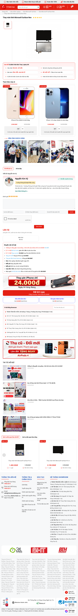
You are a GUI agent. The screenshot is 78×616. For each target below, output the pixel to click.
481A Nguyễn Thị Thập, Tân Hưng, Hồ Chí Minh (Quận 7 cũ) (22, 324)
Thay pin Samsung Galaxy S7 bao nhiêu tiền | (53, 563)
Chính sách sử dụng (28, 501)
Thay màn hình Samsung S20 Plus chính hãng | (53, 584)
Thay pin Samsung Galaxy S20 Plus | (23, 576)
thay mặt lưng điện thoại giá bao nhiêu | (69, 582)
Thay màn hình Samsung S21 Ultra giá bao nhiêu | (53, 570)
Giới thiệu (24, 485)
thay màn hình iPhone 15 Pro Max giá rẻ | (38, 567)
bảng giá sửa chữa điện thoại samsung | (69, 587)
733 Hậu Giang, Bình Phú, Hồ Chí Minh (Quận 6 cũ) (20, 320)
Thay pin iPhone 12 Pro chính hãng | (6, 580)
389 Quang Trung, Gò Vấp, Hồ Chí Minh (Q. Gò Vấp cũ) (21, 336)
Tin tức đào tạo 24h (43, 504)
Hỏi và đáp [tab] (19, 168)
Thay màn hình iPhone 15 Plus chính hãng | (23, 563)
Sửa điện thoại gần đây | (69, 559)
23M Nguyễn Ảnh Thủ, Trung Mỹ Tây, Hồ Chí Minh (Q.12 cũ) (22, 332)
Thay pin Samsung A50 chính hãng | (52, 567)
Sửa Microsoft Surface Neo (47, 11)
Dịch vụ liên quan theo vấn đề (11, 437)
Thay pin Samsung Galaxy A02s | (38, 580)
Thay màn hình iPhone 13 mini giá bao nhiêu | (38, 563)
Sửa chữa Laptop (15, 11)
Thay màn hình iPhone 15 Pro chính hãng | (22, 567)
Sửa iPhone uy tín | (68, 561)
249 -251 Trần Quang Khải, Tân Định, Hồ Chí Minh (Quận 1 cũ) (22, 316)
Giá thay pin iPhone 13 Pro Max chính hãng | (23, 586)
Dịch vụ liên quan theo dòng (29, 437)
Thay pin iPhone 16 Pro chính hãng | (8, 565)
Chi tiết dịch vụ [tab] (8, 168)
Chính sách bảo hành (28, 492)
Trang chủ (5, 11)
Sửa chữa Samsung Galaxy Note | (69, 576)
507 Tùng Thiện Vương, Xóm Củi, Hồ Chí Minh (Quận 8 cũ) (21, 328)
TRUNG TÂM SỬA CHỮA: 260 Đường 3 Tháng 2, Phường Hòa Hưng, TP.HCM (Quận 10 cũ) (29, 311)
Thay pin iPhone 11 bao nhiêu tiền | (8, 570)
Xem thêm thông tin (21, 191)
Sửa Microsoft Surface (29, 11)
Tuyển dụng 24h (26, 488)
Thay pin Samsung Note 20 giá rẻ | (38, 587)
